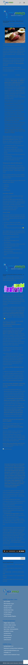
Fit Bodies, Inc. (7, 652)
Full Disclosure (7, 614)
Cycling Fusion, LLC (8, 646)
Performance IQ (8, 635)
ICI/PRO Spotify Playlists (10, 616)
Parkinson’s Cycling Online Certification (13, 648)
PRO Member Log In (9, 603)
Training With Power (11, 280)
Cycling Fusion (7, 633)
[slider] (23, 551)
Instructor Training (19, 23)
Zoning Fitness (7, 637)
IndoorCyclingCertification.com (11, 650)
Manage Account (8, 605)
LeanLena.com (7, 639)
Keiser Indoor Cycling (9, 627)
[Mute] (19, 551)
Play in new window (12, 553)
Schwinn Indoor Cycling (9, 625)
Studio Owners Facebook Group (12, 654)
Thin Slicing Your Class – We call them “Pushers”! (13, 22)
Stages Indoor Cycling (9, 622)
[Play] (4, 551)
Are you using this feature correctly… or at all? (13, 275)
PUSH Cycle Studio (16, 197)
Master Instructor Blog (8, 278)
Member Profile (7, 607)
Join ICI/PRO (7, 601)
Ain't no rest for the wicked (17, 497)
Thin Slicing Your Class (8, 25)
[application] (14, 551)
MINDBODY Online (8, 631)
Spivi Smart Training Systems (11, 629)
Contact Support (8, 612)
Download (20, 553)
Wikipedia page (11, 75)
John (5, 23)
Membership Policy (8, 610)
